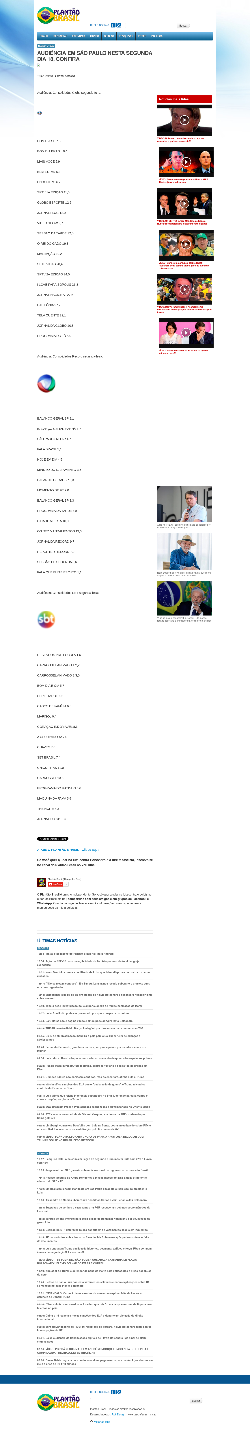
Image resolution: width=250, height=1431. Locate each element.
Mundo (94, 36)
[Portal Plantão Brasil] (58, 15)
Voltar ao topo (101, 1421)
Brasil (44, 36)
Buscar (183, 25)
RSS (118, 25)
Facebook (113, 25)
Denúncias (60, 36)
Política (157, 36)
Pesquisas (126, 36)
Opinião (109, 36)
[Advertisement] (156, 11)
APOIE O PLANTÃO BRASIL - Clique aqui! (68, 850)
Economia (78, 36)
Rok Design (118, 1414)
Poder (142, 36)
